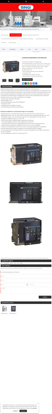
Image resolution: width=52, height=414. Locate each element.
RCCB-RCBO (12, 49)
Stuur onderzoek (27, 79)
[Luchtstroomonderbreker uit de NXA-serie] (10, 80)
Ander (43, 49)
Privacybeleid (34, 408)
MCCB (21, 49)
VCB (29, 49)
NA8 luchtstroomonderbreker (5, 313)
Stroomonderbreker (13, 29)
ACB (19, 29)
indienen (45, 297)
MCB (4, 49)
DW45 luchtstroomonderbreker (14, 313)
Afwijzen (15, 411)
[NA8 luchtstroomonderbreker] (5, 308)
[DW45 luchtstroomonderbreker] (13, 308)
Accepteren (23, 411)
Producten (5, 29)
